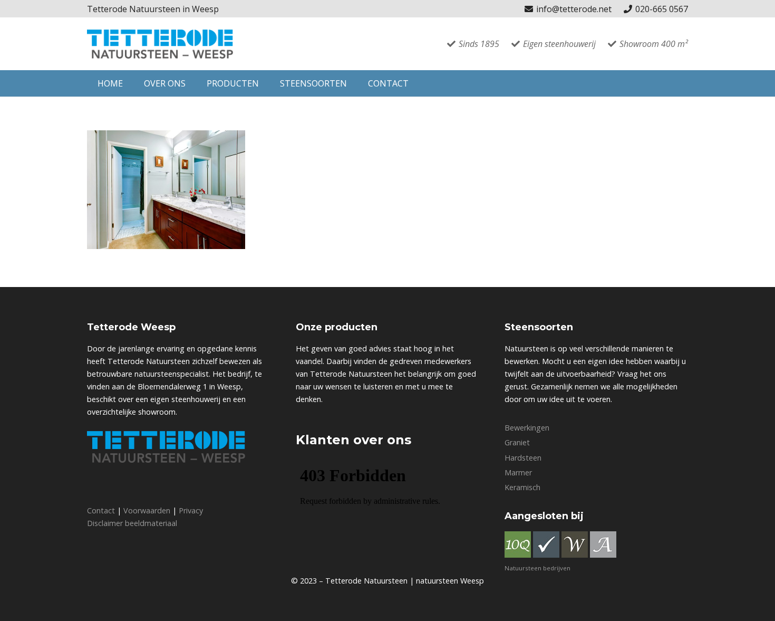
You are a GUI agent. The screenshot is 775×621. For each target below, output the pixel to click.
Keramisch (522, 487)
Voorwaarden (146, 510)
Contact (101, 510)
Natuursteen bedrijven (537, 568)
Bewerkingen (527, 428)
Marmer (518, 472)
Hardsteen (523, 458)
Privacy (191, 510)
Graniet (517, 442)
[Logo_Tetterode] (160, 44)
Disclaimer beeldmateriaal (132, 523)
